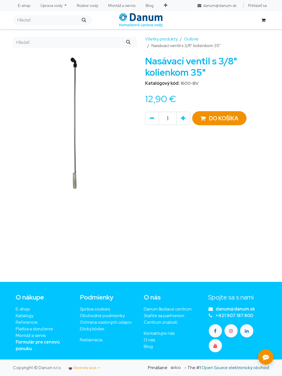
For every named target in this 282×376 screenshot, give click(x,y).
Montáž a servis (31, 335)
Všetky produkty (161, 39)
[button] (219, 118)
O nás (149, 340)
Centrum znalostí (160, 322)
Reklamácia (91, 340)
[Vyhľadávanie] (83, 20)
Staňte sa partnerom (164, 315)
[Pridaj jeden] (183, 118)
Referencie (27, 322)
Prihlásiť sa (257, 5)
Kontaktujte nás (159, 333)
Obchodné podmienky (102, 315)
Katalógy (24, 315)
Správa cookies (95, 309)
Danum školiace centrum (168, 309)
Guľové (191, 39)
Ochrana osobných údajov (106, 322)
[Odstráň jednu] (152, 118)
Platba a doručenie (34, 329)
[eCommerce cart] (263, 20)
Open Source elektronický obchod (235, 367)
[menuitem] (24, 6)
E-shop (23, 309)
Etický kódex (92, 329)
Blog (148, 346)
